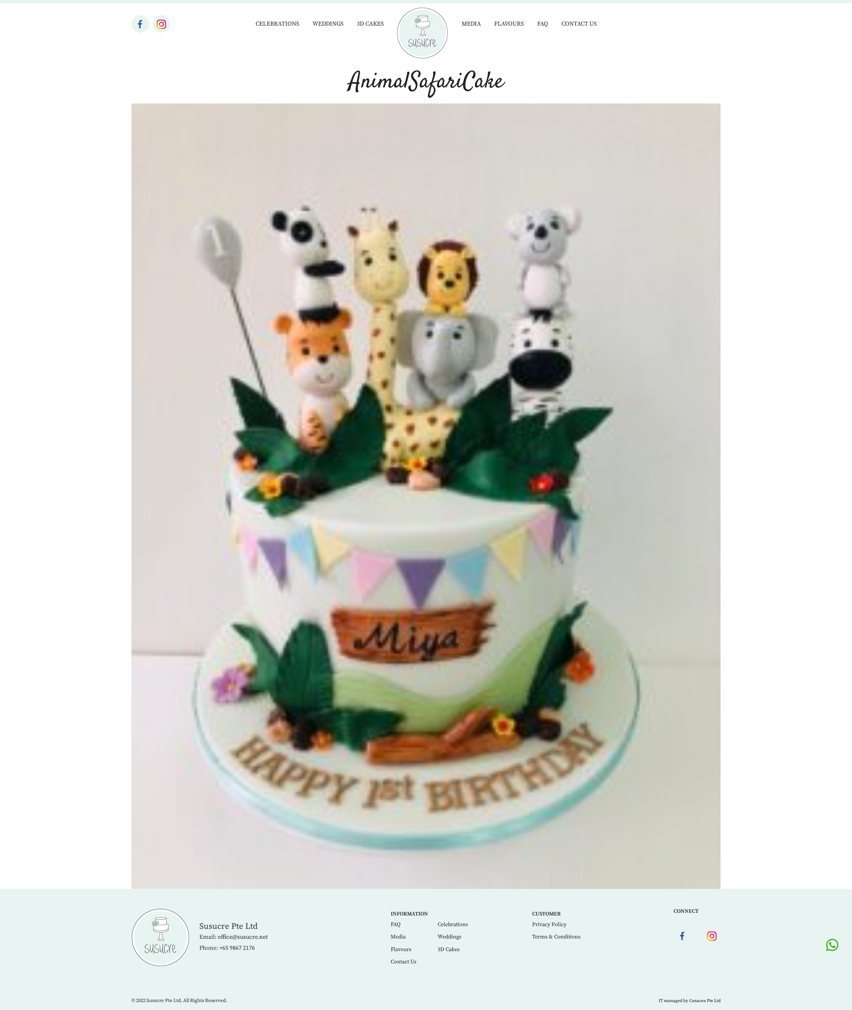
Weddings (328, 24)
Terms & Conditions (556, 936)
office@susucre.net (243, 937)
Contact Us (579, 24)
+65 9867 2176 (237, 948)
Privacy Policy (549, 924)
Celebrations (277, 24)
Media (471, 24)
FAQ (542, 24)
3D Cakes (370, 24)
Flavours (509, 24)
